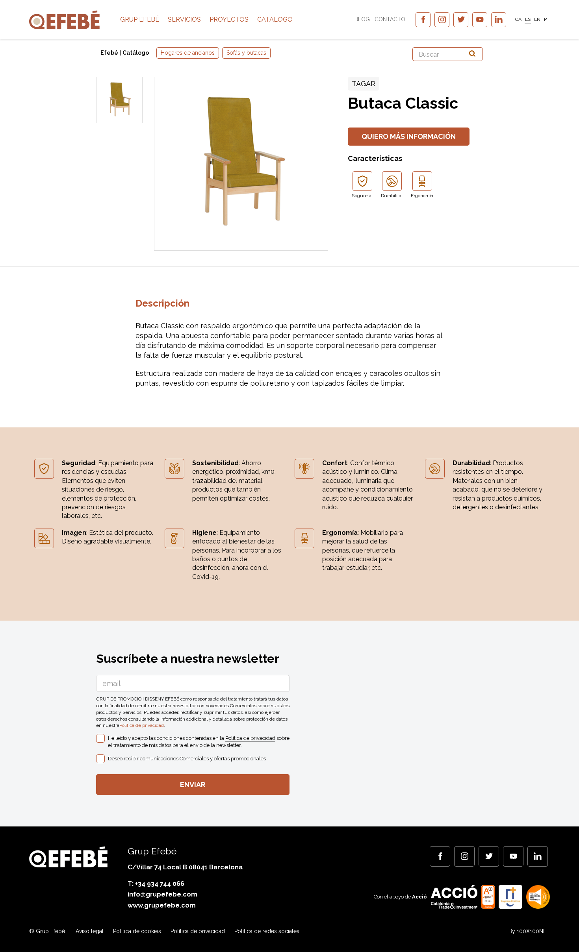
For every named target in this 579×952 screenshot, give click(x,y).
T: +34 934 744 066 (156, 883)
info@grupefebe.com (162, 894)
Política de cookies (137, 931)
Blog (362, 19)
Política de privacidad (141, 725)
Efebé (109, 53)
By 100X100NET (529, 931)
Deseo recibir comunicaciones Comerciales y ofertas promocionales (187, 759)
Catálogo (275, 19)
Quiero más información (409, 136)
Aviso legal (90, 931)
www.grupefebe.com (162, 905)
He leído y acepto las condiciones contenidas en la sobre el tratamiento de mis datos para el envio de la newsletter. (199, 741)
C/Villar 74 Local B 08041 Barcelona (185, 867)
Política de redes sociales (266, 931)
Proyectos (229, 19)
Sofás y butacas (246, 53)
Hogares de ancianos (188, 53)
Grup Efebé (139, 19)
